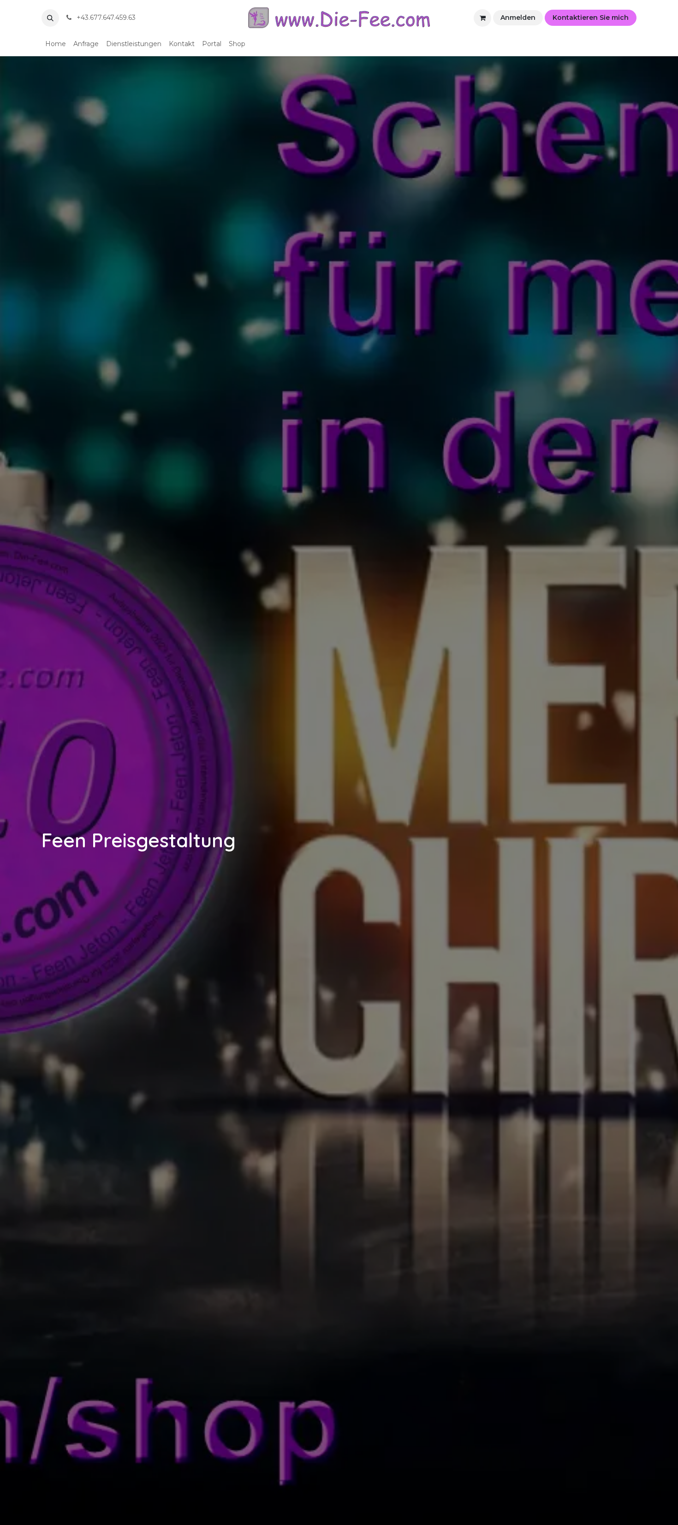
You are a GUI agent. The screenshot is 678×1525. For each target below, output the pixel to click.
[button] (50, 18)
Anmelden (517, 17)
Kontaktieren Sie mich (591, 17)
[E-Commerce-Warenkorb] (482, 18)
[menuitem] (56, 44)
